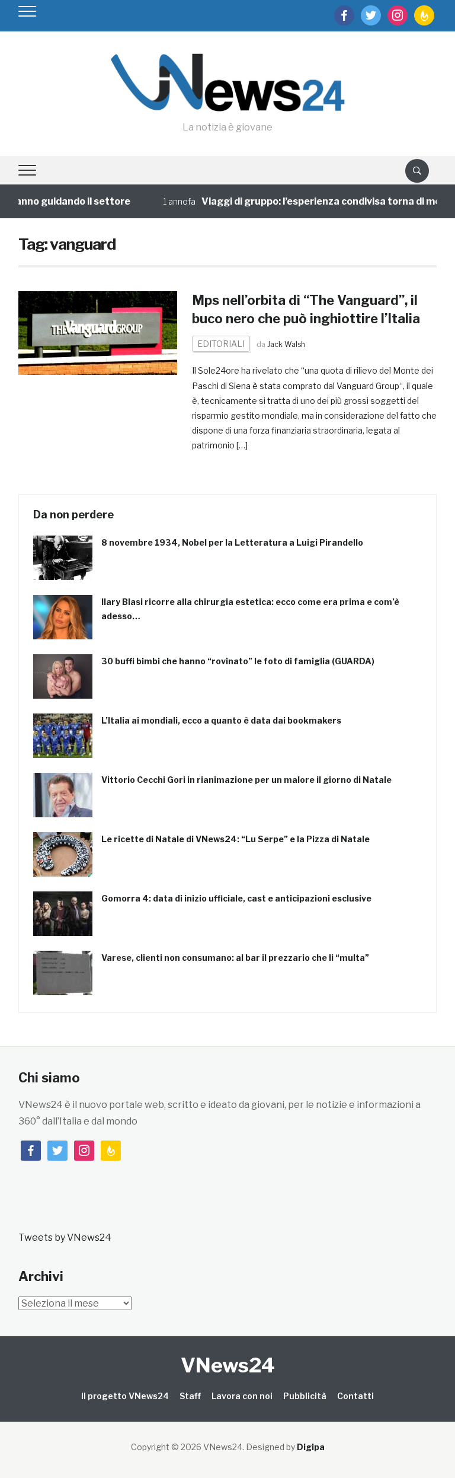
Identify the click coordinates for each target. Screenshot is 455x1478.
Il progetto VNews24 (125, 1396)
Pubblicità (304, 1396)
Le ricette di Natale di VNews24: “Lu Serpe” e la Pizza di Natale (235, 839)
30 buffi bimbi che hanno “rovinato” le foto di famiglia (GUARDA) (237, 661)
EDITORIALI (221, 344)
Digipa (311, 1447)
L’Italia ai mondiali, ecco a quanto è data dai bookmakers (221, 720)
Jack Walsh (286, 344)
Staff (190, 1396)
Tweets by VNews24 (64, 1237)
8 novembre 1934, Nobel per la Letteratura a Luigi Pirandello (232, 542)
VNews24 (228, 1365)
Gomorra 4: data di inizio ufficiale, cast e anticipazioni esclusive (236, 898)
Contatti (355, 1396)
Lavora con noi (242, 1396)
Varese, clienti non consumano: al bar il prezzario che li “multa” (235, 958)
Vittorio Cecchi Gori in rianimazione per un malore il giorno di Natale (246, 780)
